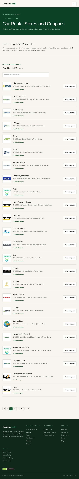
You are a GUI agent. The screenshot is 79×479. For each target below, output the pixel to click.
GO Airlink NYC (19, 96)
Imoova (16, 281)
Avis (15, 189)
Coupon (9, 3)
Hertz (15, 387)
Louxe (15, 268)
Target (28, 435)
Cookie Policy (7, 461)
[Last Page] (28, 408)
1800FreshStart (19, 162)
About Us (64, 429)
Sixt (14, 255)
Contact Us (64, 432)
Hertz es (16, 215)
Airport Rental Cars (21, 347)
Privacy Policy (7, 455)
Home (4, 14)
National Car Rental (21, 334)
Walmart (28, 432)
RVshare (16, 123)
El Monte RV (18, 294)
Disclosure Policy (8, 458)
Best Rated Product (50, 432)
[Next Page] (24, 408)
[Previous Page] (7, 408)
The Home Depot (31, 429)
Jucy (15, 136)
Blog (62, 441)
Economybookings (21, 176)
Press (63, 438)
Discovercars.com (20, 83)
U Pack (16, 308)
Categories (10, 14)
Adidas (28, 444)
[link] (4, 408)
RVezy (15, 149)
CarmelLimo (18, 321)
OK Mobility (18, 242)
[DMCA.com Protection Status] (8, 469)
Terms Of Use (7, 452)
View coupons (70, 86)
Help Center (65, 435)
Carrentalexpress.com (22, 374)
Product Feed (48, 429)
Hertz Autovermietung (22, 202)
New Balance (30, 438)
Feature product (49, 435)
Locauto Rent (18, 228)
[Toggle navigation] (74, 4)
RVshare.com (19, 360)
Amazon (28, 441)
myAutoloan (18, 110)
